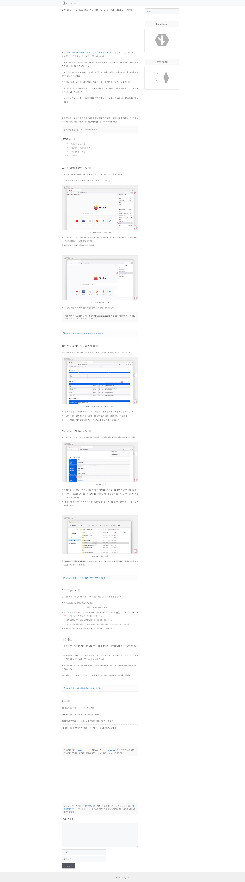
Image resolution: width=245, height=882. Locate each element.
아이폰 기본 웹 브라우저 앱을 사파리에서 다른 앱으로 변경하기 (89, 727)
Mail (89, 806)
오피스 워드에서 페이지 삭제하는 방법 (78, 708)
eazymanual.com (85, 750)
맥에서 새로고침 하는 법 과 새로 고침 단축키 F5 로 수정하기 (87, 721)
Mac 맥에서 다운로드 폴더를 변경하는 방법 (80, 714)
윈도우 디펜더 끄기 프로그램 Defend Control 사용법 (85, 578)
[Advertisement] (100, 29)
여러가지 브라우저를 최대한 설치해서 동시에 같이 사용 (93, 52)
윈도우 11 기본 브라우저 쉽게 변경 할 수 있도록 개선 (85, 333)
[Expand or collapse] (135, 139)
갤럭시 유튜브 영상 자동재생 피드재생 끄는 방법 (83, 688)
